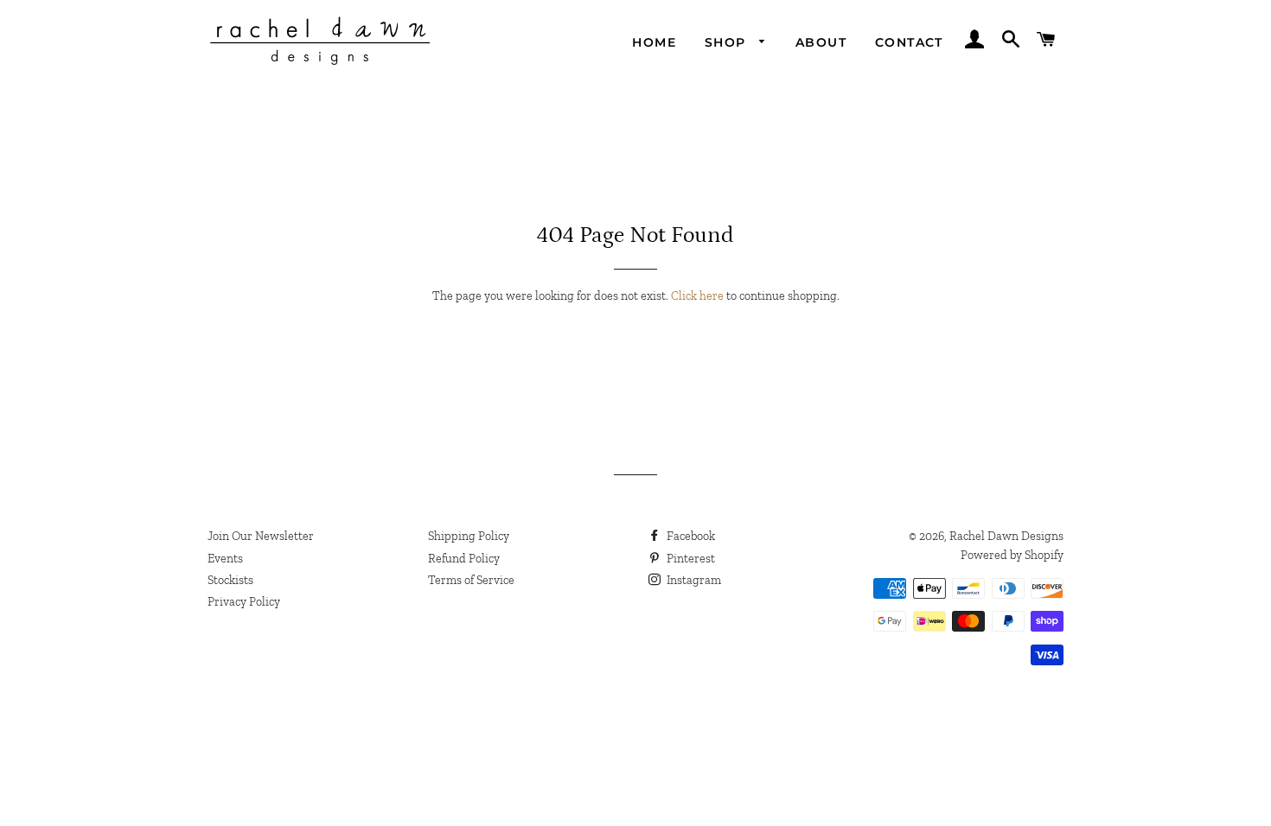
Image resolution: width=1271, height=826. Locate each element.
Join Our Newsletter (261, 536)
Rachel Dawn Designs (1006, 536)
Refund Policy (464, 558)
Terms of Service (471, 580)
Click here (697, 296)
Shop (727, 42)
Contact (909, 42)
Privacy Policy (244, 601)
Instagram (692, 580)
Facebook (689, 536)
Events (225, 558)
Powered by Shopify (1012, 555)
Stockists (230, 580)
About (820, 42)
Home (654, 42)
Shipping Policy (468, 536)
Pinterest (689, 558)
